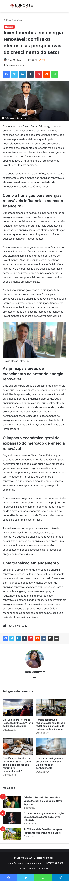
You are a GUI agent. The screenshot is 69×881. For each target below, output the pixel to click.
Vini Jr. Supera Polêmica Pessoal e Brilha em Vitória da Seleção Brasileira (18, 722)
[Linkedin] (18, 638)
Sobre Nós (44, 868)
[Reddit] (37, 638)
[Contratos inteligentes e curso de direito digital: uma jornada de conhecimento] (51, 746)
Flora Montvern (15, 60)
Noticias (17, 20)
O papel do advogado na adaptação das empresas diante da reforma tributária (44, 817)
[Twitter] (11, 638)
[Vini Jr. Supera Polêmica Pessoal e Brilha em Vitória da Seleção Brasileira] (18, 708)
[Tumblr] (24, 638)
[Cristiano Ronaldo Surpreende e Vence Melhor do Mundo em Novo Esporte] (12, 802)
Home (22, 868)
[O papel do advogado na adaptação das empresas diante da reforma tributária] (12, 818)
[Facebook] (5, 638)
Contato (32, 868)
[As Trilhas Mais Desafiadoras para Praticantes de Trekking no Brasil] (12, 834)
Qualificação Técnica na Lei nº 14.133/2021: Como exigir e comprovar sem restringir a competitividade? (17, 764)
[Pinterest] (30, 638)
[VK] (43, 638)
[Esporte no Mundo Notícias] (21, 6)
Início (9, 20)
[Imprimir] (56, 638)
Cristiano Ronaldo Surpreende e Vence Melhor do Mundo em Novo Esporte (43, 801)
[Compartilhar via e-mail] (50, 638)
